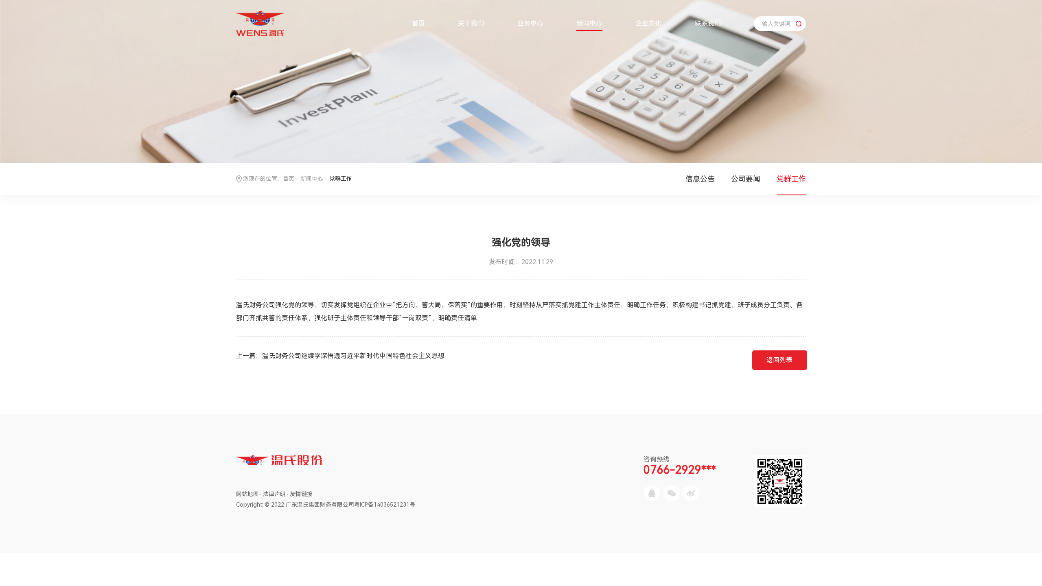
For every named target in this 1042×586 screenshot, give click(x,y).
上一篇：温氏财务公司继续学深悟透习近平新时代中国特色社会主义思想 (340, 356)
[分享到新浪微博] (691, 493)
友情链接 (301, 494)
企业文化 (648, 23)
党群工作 (791, 179)
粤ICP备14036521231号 (384, 504)
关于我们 (471, 23)
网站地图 (247, 494)
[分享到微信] (671, 493)
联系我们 (708, 23)
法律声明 (274, 494)
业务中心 (530, 23)
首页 (418, 23)
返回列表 (779, 360)
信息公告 (700, 179)
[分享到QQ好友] (652, 493)
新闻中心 (589, 23)
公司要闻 (745, 179)
